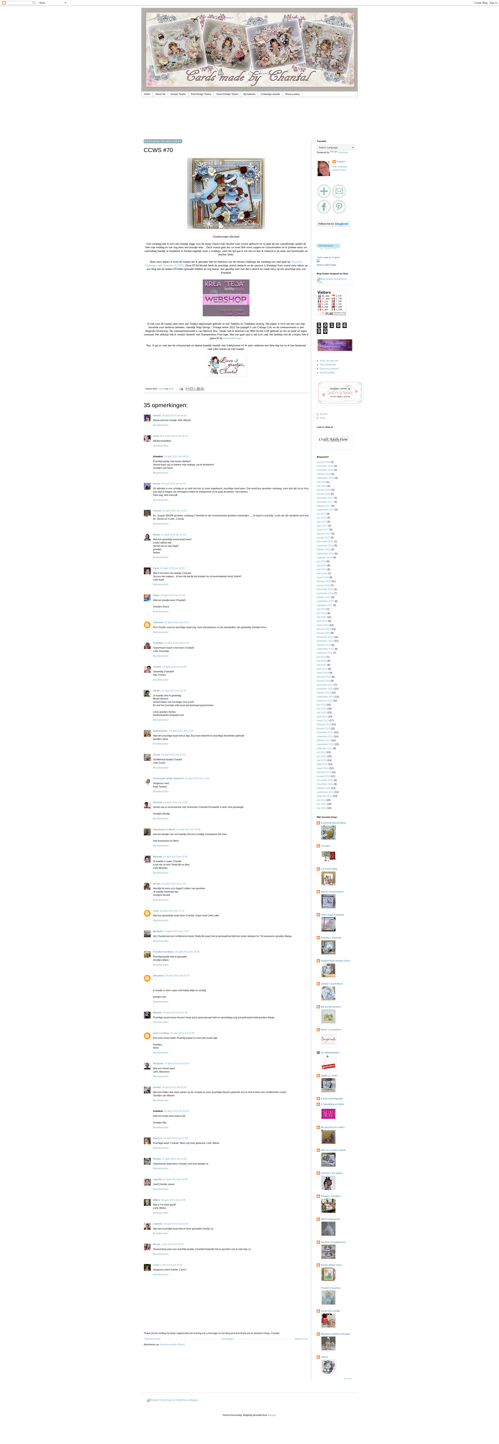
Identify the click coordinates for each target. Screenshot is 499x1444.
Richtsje (157, 802)
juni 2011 (321, 804)
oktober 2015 (324, 597)
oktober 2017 (324, 505)
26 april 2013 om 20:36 (176, 1111)
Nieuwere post (152, 1339)
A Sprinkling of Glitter (332, 1104)
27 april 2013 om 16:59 (175, 1179)
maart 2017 (323, 529)
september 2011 (325, 792)
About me (160, 94)
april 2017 (322, 525)
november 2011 (325, 784)
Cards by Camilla (330, 1311)
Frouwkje (158, 643)
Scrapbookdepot (330, 1052)
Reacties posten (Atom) (172, 1344)
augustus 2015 (325, 605)
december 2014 (325, 637)
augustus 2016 (325, 557)
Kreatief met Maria (163, 951)
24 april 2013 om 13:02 (175, 802)
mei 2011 (321, 808)
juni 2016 (322, 565)
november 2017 (325, 502)
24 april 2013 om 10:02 (174, 510)
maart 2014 (323, 672)
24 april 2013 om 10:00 (173, 483)
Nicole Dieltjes (327, 372)
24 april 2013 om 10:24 (173, 595)
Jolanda (157, 1179)
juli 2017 (321, 513)
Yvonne (157, 667)
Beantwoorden (161, 425)
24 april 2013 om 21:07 (177, 975)
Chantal (340, 161)
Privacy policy (292, 94)
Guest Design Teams (227, 94)
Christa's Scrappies (332, 1173)
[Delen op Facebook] (199, 389)
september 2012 (325, 744)
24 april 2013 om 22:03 (177, 1063)
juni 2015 (322, 613)
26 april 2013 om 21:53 (175, 1138)
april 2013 (322, 716)
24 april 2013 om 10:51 (177, 622)
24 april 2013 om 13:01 (197, 778)
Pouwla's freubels (331, 1196)
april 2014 (322, 668)
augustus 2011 (324, 796)
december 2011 (325, 780)
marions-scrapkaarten (333, 1242)
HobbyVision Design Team (335, 960)
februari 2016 (324, 581)
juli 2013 (321, 704)
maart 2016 (323, 577)
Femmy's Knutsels (331, 937)
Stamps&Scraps (232, 338)
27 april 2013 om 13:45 (174, 1159)
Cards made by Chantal (328, 257)
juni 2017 (322, 517)
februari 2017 (324, 533)
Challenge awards (270, 94)
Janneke (158, 1223)
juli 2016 (321, 561)
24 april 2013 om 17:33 (176, 931)
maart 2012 (323, 768)
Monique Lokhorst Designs (335, 1334)
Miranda (157, 856)
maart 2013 (323, 720)
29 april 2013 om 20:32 (176, 1223)
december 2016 (325, 541)
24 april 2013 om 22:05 (174, 1087)
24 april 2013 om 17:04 (174, 883)
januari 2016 (323, 585)
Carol (156, 1265)
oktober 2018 (324, 474)
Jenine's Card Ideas (332, 983)
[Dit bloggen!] (191, 389)
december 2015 (325, 589)
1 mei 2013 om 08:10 (172, 1244)
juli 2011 (321, 800)
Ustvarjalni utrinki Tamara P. (168, 778)
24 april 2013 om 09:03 (174, 415)
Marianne (158, 1063)
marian (157, 1087)
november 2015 (325, 593)
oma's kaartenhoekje (332, 914)
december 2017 (325, 497)
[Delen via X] (195, 389)
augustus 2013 (325, 700)
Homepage (227, 1339)
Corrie (156, 754)
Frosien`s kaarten (331, 1288)
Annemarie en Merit (164, 829)
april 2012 (322, 764)
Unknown (158, 622)
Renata (157, 1159)
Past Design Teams (201, 94)
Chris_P (157, 436)
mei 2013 (322, 712)
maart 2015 (323, 625)
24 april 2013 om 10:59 (176, 643)
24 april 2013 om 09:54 (176, 456)
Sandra (323, 414)
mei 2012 (322, 760)
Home (147, 94)
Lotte (156, 910)
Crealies (325, 846)
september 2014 (325, 649)
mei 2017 (322, 521)
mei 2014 (322, 665)
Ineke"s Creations (331, 1029)
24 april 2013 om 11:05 (174, 667)
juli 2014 (321, 657)
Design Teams (178, 94)
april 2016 (322, 573)
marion (157, 415)
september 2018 (325, 478)
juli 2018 (321, 482)
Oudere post (301, 1339)
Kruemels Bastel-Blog (333, 823)
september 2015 (325, 601)
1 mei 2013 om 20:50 (171, 1265)
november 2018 (325, 470)
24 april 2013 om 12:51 (173, 754)
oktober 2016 (324, 549)
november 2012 (325, 736)
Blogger (272, 1415)
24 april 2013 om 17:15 (172, 910)
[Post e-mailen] (181, 388)
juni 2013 (322, 708)
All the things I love (331, 1265)
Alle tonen (348, 1379)
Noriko (156, 690)
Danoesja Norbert (329, 368)
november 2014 (325, 641)
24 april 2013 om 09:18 (175, 436)
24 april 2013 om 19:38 (187, 951)
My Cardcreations (331, 1006)
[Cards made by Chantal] (318, 261)
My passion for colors (333, 1127)
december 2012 (325, 732)
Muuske (157, 1012)
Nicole (156, 1244)
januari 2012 (323, 776)
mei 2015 (322, 617)
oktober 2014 (324, 645)
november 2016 (325, 545)
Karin (156, 568)
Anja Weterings (328, 364)
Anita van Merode (329, 360)
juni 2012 (322, 756)
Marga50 (158, 931)
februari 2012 (324, 772)
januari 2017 (323, 537)
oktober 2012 (324, 740)
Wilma (156, 1200)
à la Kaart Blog (329, 869)
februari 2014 (324, 676)
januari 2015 (323, 633)
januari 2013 (323, 728)
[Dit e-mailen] (187, 389)
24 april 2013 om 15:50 (175, 856)
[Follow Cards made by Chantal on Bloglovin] (333, 225)
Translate (343, 152)
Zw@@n (157, 1138)
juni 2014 (322, 661)
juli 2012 (321, 752)
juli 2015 (321, 609)
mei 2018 (322, 486)
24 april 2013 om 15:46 (188, 829)
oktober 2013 (324, 692)
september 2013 (325, 696)
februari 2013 (324, 724)
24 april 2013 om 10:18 (173, 534)
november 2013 (325, 688)
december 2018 (325, 466)
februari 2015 (324, 629)
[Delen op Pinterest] (202, 389)
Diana (156, 595)
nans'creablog (161, 1033)
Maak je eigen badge (326, 265)
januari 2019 (323, 462)
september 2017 (325, 509)
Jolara (324, 1357)
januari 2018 (323, 494)
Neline (156, 534)
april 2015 (322, 621)
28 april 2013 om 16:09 (173, 1200)
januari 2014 (323, 680)
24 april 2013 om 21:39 (175, 1012)
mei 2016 (322, 569)
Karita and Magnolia (332, 1098)
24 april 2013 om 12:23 (181, 731)
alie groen (158, 975)
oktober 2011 (324, 788)
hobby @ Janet (329, 1075)
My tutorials (249, 94)
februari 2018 (324, 489)
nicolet (156, 883)
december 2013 (325, 684)
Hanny (156, 483)
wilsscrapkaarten (330, 1219)
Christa (157, 510)
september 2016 (325, 553)
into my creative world (333, 1150)
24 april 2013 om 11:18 (174, 690)
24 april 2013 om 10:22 (172, 568)
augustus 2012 (325, 748)
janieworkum (160, 731)
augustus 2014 (325, 653)
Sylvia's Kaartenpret (332, 891)
